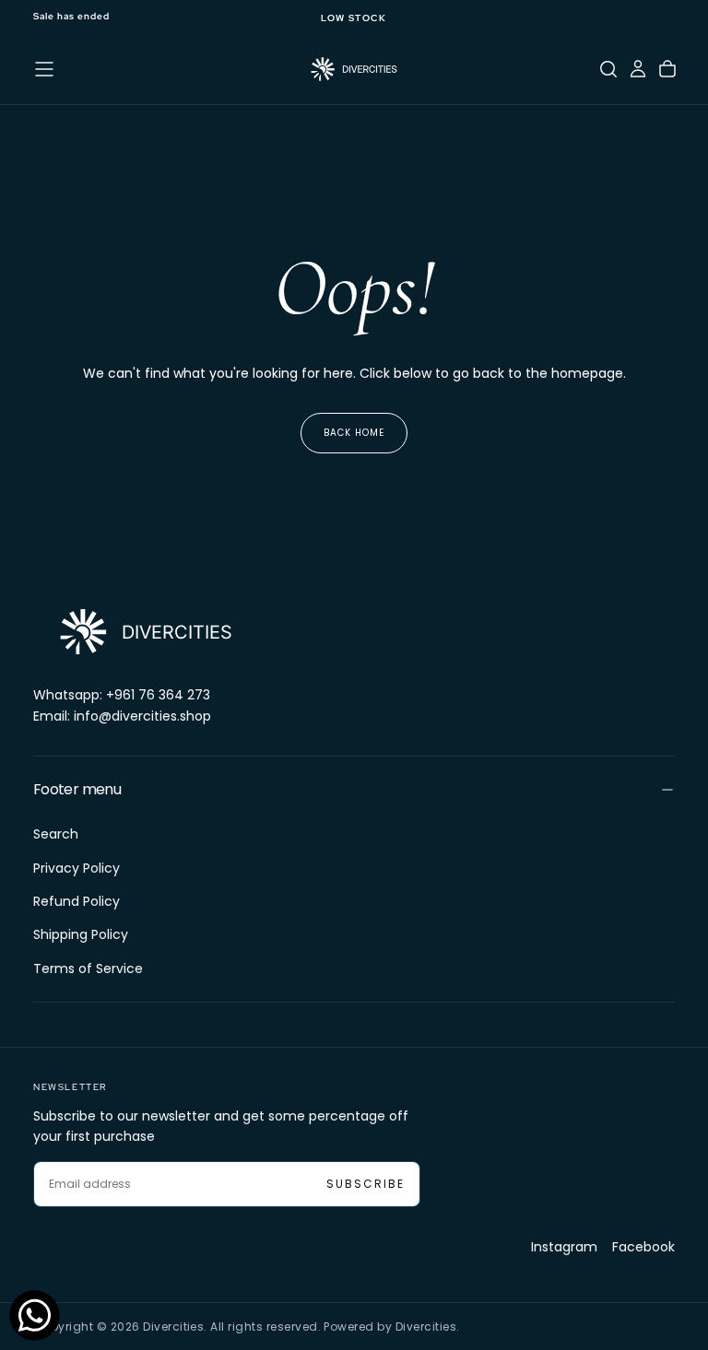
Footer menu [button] (77, 789)
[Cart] (667, 69)
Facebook (643, 1247)
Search (55, 834)
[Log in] (638, 69)
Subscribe (365, 1184)
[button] (44, 69)
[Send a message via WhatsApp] (34, 1315)
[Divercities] (143, 632)
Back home (354, 433)
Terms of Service (88, 968)
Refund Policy (76, 901)
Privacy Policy (76, 868)
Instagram (564, 1247)
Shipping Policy (80, 934)
